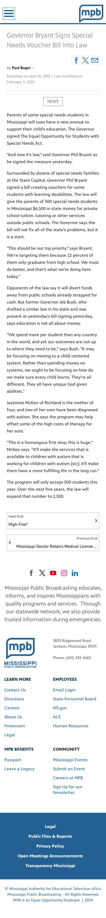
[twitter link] (42, 573)
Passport (12, 759)
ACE (57, 716)
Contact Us (15, 690)
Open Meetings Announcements (50, 855)
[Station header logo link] (91, 13)
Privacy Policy (50, 846)
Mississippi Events (70, 759)
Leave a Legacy (19, 768)
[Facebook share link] (76, 60)
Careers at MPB (68, 777)
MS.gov (60, 707)
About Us (13, 716)
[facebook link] (31, 573)
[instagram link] (64, 573)
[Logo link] (20, 652)
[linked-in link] (75, 573)
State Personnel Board (74, 698)
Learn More (17, 679)
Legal (9, 734)
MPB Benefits (18, 749)
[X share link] (85, 60)
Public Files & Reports (50, 836)
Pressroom (14, 725)
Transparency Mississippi (50, 865)
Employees (65, 679)
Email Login (64, 690)
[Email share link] (94, 60)
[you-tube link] (53, 573)
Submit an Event (69, 768)
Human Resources (70, 725)
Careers (12, 707)
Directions (14, 698)
